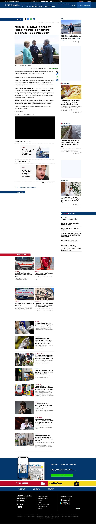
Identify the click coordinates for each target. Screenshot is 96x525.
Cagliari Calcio (47, 6)
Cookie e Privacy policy (42, 496)
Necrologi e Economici (42, 498)
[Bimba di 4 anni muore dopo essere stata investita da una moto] (24, 263)
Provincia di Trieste (31, 187)
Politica (46, 3)
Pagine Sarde (75, 488)
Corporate (40, 508)
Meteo (69, 3)
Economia (51, 3)
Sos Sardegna (35, 6)
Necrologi (65, 3)
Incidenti (41, 6)
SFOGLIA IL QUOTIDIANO (84, 5)
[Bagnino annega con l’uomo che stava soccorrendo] (44, 263)
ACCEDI (89, 1)
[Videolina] (35, 1)
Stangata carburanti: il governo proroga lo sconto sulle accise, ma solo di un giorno (44, 372)
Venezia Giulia (23, 187)
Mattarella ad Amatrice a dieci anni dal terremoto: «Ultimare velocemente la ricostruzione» (44, 356)
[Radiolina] (44, 1)
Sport (56, 3)
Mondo (42, 3)
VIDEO (78, 38)
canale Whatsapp (54, 68)
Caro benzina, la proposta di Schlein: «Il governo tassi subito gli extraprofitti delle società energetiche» (44, 421)
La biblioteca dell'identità (51, 489)
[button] (26, 19)
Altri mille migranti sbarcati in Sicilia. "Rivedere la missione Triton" (28, 152)
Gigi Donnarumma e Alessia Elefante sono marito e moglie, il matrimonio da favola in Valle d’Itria (70, 199)
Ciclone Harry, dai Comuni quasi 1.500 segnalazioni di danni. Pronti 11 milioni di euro (70, 143)
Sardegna (34, 3)
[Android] (69, 503)
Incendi (53, 6)
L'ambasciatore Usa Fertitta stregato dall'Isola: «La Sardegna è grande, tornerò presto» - (71, 36)
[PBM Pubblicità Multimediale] (60, 1)
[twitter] (5, 1)
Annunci (60, 3)
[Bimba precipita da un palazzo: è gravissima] (24, 294)
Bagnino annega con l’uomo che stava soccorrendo (70, 223)
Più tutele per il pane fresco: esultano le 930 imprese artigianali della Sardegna (70, 102)
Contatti (40, 502)
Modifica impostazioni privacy (44, 504)
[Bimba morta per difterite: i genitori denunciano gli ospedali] (24, 327)
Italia (38, 3)
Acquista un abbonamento (36, 489)
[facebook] (7, 1)
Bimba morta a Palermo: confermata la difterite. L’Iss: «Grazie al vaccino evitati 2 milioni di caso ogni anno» (71, 248)
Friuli (17, 187)
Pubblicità (40, 500)
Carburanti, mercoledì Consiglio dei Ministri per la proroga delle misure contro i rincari (71, 235)
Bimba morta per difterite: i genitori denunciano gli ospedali (70, 241)
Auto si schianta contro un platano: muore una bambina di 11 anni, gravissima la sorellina (44, 387)
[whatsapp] (10, 1)
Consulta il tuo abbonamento (21, 489)
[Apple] (69, 499)
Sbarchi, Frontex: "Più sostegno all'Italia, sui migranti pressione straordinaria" (28, 173)
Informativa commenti (42, 506)
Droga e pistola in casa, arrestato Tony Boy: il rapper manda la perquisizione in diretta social (43, 406)
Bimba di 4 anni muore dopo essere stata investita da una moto (71, 218)
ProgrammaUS (24, 3)
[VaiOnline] (53, 1)
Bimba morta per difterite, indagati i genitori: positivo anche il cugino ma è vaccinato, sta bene (44, 438)
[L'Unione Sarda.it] (12, 5)
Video (30, 3)
